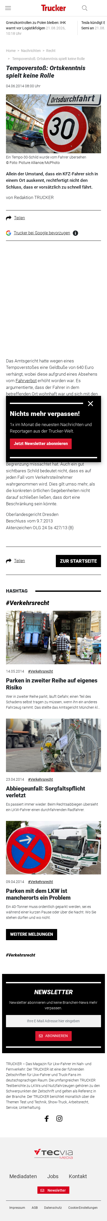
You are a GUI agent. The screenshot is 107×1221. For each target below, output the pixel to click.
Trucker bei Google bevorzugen (42, 232)
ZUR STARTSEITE (78, 561)
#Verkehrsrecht (27, 603)
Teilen (19, 217)
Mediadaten (23, 1176)
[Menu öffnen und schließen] (9, 8)
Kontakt (78, 1176)
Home (11, 51)
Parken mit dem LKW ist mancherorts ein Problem (38, 894)
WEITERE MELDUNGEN (31, 934)
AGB (35, 1208)
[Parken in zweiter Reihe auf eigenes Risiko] (53, 637)
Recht (51, 51)
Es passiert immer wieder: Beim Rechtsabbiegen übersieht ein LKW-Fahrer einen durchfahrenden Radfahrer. (52, 807)
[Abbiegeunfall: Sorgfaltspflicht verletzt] (53, 745)
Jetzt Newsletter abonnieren (41, 443)
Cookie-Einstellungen (83, 1208)
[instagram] (59, 1118)
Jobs (52, 1176)
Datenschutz (53, 1208)
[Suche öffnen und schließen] (83, 8)
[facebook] (47, 1118)
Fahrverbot (26, 380)
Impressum (17, 1208)
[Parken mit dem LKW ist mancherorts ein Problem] (53, 847)
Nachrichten (31, 51)
